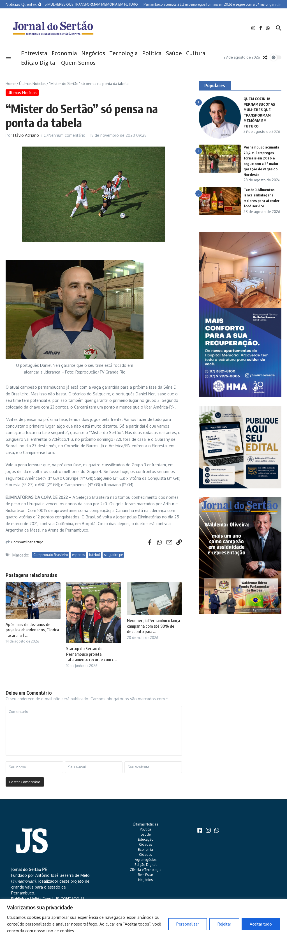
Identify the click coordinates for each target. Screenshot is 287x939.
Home (11, 83)
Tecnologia (123, 53)
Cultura (195, 53)
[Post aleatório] (265, 57)
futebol (94, 555)
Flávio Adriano (26, 135)
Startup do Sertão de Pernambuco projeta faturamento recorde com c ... (91, 654)
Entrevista (34, 53)
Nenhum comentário (66, 135)
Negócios (93, 53)
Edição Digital (39, 62)
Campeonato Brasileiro (50, 555)
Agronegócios (145, 859)
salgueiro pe (113, 555)
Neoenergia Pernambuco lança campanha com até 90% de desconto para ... (153, 626)
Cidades (145, 844)
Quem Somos (78, 62)
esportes (78, 555)
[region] (143, 919)
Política (152, 53)
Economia (64, 53)
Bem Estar (145, 875)
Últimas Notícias (32, 83)
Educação (145, 839)
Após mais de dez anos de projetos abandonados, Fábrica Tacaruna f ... (32, 630)
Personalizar (187, 924)
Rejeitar (224, 924)
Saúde (174, 53)
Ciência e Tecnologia (145, 870)
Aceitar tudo (261, 924)
